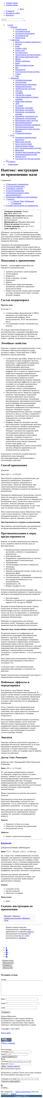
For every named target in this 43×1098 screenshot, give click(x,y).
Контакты (10, 15)
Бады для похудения (23, 144)
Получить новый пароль (10, 1081)
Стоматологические (23, 133)
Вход (22, 9)
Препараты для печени (24, 110)
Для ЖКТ (19, 93)
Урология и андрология (25, 33)
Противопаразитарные (24, 127)
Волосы (18, 44)
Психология (20, 70)
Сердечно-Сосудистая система (27, 159)
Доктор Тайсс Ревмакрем (22, 201)
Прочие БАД (20, 157)
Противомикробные (23, 123)
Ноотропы (19, 150)
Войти (13, 1094)
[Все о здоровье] (8, 1043)
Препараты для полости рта (26, 116)
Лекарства (15, 78)
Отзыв (3, 980)
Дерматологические (23, 87)
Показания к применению (17, 184)
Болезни (14, 27)
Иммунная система (23, 142)
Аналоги (10, 199)
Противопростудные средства (27, 129)
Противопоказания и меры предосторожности (17, 194)
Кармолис (16, 203)
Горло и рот (20, 50)
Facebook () (7, 965)
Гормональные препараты (25, 84)
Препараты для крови (24, 108)
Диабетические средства (25, 89)
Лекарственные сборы (24, 146)
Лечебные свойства (14, 189)
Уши (17, 76)
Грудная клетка (21, 53)
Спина (18, 74)
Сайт (3, 1008)
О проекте (10, 11)
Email (4, 1003)
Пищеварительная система (26, 154)
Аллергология (21, 29)
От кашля (19, 106)
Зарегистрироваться (9, 1057)
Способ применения (15, 191)
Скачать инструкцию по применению (22, 206)
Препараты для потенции (25, 118)
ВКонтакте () (8, 963)
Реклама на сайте (13, 13)
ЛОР (17, 103)
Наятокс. (23, 938)
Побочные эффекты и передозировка (21, 197)
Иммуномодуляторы (23, 101)
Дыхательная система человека (28, 55)
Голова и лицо (21, 48)
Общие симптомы (22, 61)
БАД (12, 135)
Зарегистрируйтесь (23, 1092)
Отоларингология (22, 31)
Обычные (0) (7, 968)
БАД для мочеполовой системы (28, 148)
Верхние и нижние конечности (28, 42)
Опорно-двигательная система (27, 152)
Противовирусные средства (26, 120)
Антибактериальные (23, 80)
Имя (3, 999)
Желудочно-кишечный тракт (27, 57)
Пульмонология (21, 36)
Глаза (17, 46)
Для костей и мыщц (23, 95)
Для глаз (18, 91)
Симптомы (15, 40)
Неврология (20, 38)
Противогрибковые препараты (27, 125)
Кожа (17, 63)
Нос (17, 67)
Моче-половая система (24, 65)
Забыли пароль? (13, 1066)
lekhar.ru (30, 932)
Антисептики (20, 82)
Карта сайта (6, 1033)
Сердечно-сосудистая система (27, 72)
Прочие (18, 131)
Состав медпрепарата (15, 186)
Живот (18, 59)
